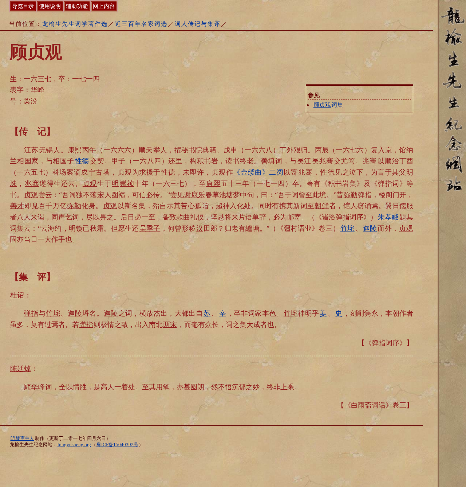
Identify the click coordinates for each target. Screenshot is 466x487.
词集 (328, 105)
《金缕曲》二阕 (258, 172)
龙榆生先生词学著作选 (75, 24)
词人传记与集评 (198, 24)
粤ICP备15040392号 (117, 444)
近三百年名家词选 (141, 24)
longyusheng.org (74, 444)
